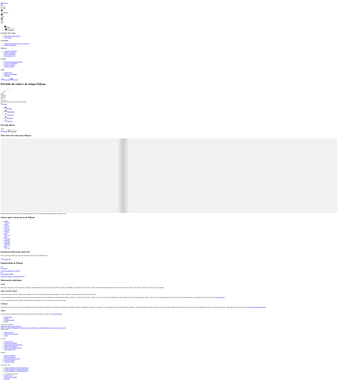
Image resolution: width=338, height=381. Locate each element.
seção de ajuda (58, 314)
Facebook (15, 79)
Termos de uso (8, 72)
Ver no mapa (6, 79)
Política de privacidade (10, 74)
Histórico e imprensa (10, 53)
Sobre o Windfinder (9, 54)
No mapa (4, 104)
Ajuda (8, 27)
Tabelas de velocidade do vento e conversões (16, 43)
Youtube (25, 371)
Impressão (7, 76)
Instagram (25, 369)
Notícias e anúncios (9, 65)
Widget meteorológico (10, 45)
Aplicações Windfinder (10, 51)
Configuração (10, 30)
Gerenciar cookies (9, 66)
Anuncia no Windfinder (10, 63)
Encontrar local (7, 259)
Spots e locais (8, 37)
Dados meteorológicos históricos (13, 62)
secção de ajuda (220, 297)
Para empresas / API (9, 56)
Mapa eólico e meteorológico (12, 36)
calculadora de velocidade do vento (256, 307)
